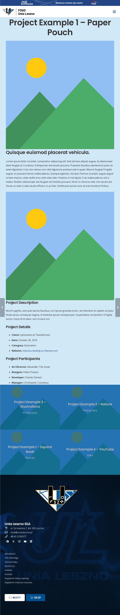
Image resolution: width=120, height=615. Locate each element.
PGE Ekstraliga (11, 557)
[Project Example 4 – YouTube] (90, 452)
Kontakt (8, 574)
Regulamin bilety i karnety (17, 578)
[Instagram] (19, 541)
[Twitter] (13, 541)
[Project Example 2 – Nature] (90, 407)
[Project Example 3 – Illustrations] (30, 407)
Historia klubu (11, 562)
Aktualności (10, 553)
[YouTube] (25, 541)
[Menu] (114, 11)
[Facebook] (8, 541)
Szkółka (8, 570)
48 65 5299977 (18, 536)
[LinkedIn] (31, 541)
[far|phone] (8, 536)
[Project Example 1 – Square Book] (30, 452)
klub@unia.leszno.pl (21, 532)
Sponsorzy (10, 566)
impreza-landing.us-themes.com (40, 350)
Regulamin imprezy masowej (18, 582)
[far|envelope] (8, 532)
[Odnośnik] (18, 11)
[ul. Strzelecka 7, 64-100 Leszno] (8, 528)
